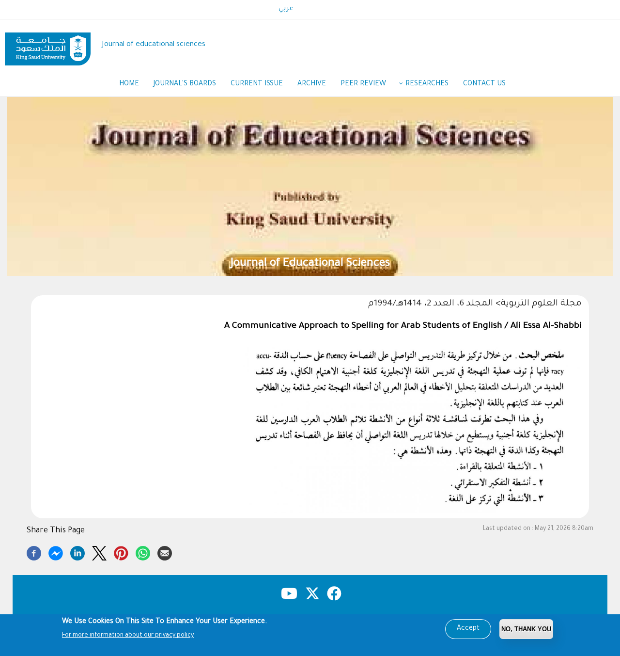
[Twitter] (99, 551)
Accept (468, 629)
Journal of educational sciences (153, 45)
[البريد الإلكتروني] (164, 551)
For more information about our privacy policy (128, 635)
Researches (427, 84)
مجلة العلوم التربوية (541, 304)
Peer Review (363, 84)
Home (129, 84)
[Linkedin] (77, 551)
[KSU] (47, 45)
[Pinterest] (121, 551)
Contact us (484, 84)
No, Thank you (526, 629)
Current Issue (257, 84)
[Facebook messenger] (55, 551)
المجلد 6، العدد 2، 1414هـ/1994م (430, 304)
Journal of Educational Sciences (310, 264)
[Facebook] (34, 551)
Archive (311, 84)
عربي (286, 9)
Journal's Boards (185, 84)
